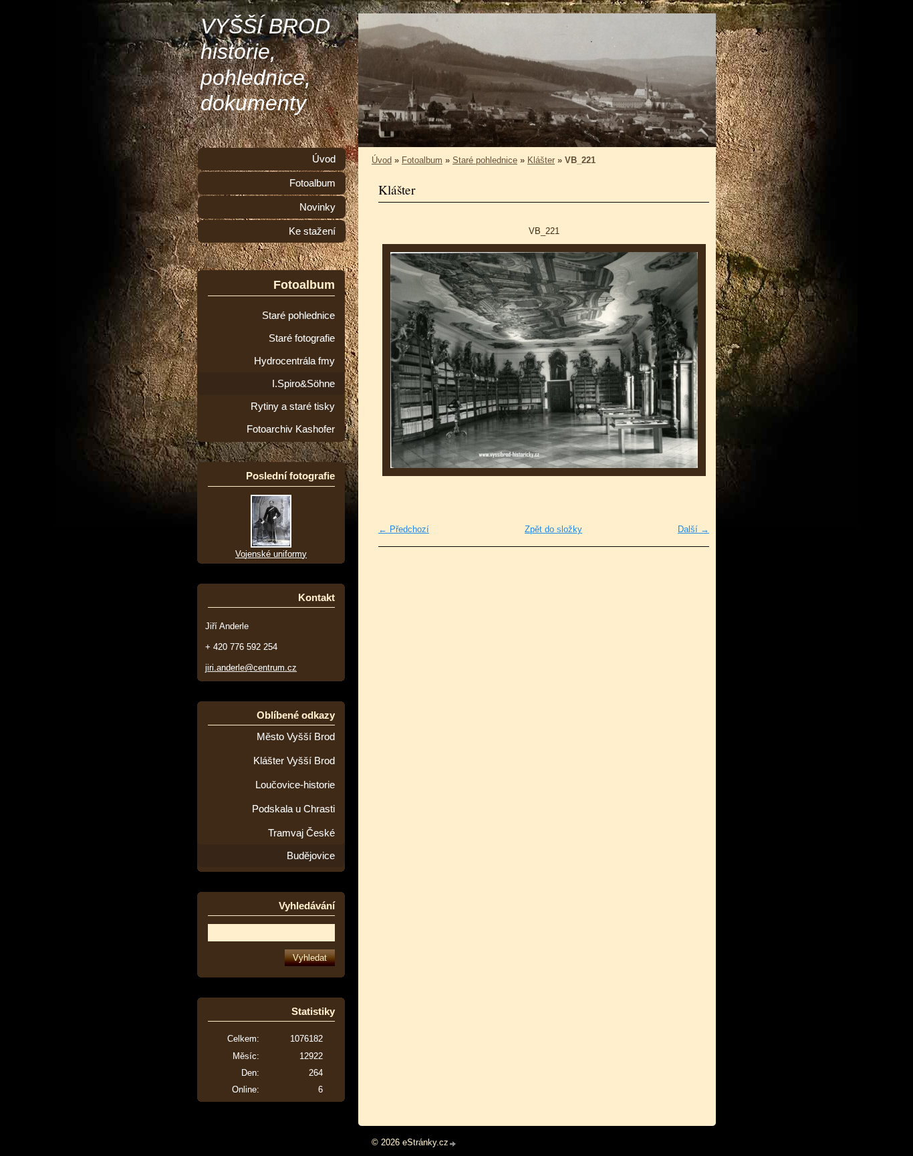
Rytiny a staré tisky (293, 406)
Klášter (541, 160)
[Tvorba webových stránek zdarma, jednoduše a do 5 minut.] (453, 1144)
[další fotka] (687, 360)
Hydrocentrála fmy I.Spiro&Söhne (294, 372)
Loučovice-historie (295, 785)
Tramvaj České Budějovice (301, 844)
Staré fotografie (302, 338)
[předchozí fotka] (400, 360)
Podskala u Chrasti (293, 809)
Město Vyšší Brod (296, 736)
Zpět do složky (553, 529)
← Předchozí (403, 529)
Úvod (382, 160)
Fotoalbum (422, 160)
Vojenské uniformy (271, 554)
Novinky (317, 207)
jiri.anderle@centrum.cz (251, 668)
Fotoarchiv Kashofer (291, 429)
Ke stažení (312, 231)
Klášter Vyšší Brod (294, 761)
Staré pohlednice (484, 160)
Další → (693, 529)
